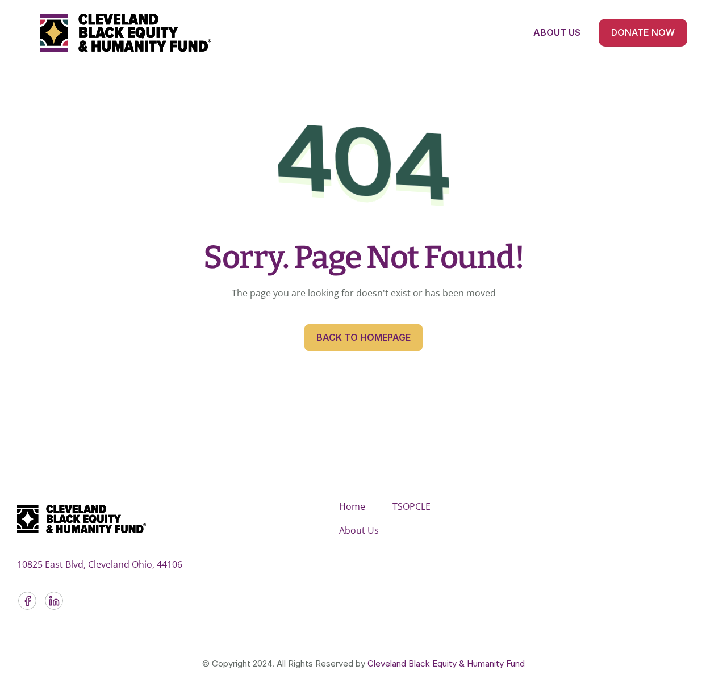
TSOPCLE (411, 506)
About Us (359, 530)
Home (352, 506)
